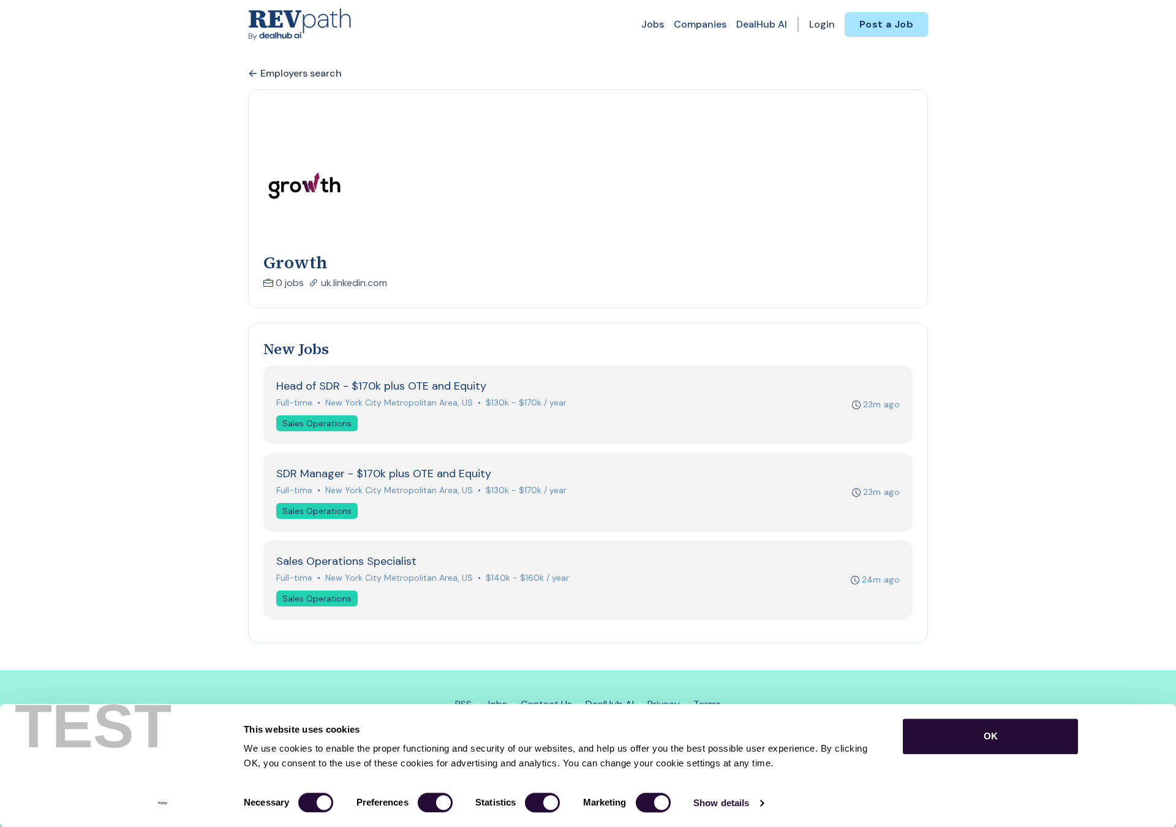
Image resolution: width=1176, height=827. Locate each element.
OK (991, 736)
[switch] (435, 802)
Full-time (294, 402)
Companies (700, 24)
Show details (721, 803)
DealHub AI (761, 24)
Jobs (652, 24)
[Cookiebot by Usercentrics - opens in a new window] (162, 803)
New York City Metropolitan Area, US (399, 402)
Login (822, 24)
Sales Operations (317, 423)
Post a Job (886, 24)
